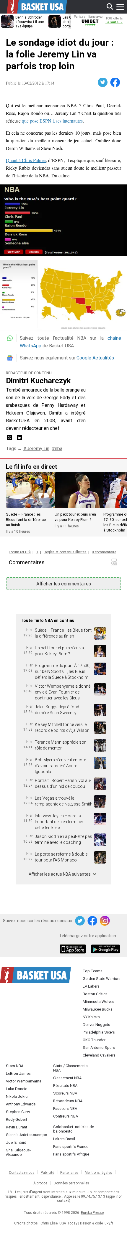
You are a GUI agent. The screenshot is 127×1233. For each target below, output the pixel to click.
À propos (40, 1183)
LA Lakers (91, 986)
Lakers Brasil (64, 1139)
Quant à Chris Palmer (26, 160)
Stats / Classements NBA (70, 1068)
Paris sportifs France (70, 1146)
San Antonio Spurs (99, 1047)
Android (105, 949)
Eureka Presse (92, 1213)
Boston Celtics (95, 994)
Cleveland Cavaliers (99, 1055)
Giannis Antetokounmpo (26, 1135)
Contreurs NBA (65, 1116)
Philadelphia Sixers (99, 1032)
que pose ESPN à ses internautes (52, 121)
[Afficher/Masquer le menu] (120, 7)
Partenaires (69, 1173)
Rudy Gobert (16, 1119)
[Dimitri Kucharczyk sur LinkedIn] (19, 439)
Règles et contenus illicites (65, 552)
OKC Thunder (94, 1040)
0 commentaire (104, 552)
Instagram (105, 921)
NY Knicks (91, 1017)
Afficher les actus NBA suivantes (60, 874)
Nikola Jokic (16, 1096)
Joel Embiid (16, 1142)
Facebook (115, 82)
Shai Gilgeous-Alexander (18, 1152)
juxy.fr (108, 1223)
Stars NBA (14, 1066)
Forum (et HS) (20, 552)
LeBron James (18, 1073)
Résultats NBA (65, 1085)
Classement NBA (67, 1078)
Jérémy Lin (38, 448)
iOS (74, 949)
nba (58, 448)
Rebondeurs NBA (67, 1101)
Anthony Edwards (21, 1104)
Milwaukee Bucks (98, 1009)
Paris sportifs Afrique (71, 1154)
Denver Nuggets (96, 1024)
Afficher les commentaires (63, 584)
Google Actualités (95, 358)
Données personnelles (71, 1183)
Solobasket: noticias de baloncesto (73, 1129)
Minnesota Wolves (98, 1001)
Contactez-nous (22, 1173)
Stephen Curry (18, 1112)
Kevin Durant (16, 1127)
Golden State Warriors (102, 978)
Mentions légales (98, 1173)
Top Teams (92, 971)
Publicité (47, 1173)
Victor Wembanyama (23, 1081)
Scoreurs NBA (65, 1093)
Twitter (103, 82)
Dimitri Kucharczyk (38, 380)
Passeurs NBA (65, 1108)
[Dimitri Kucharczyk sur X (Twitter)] (10, 439)
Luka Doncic (16, 1089)
